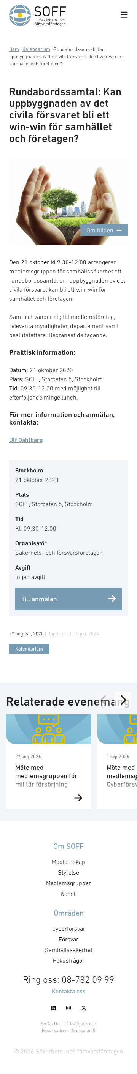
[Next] (122, 700)
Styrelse (68, 872)
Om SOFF (68, 846)
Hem (14, 49)
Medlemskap (68, 861)
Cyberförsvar (68, 928)
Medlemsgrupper (68, 883)
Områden (69, 913)
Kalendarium (36, 49)
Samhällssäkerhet (68, 949)
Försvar (68, 939)
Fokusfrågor (68, 960)
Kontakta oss (69, 991)
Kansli (69, 893)
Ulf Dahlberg (26, 440)
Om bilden (99, 230)
